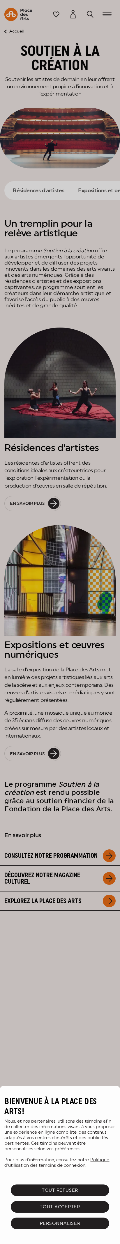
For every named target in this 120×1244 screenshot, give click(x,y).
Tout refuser (60, 1190)
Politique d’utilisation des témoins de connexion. (56, 1162)
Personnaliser (60, 1223)
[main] (60, 1165)
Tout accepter (60, 1206)
